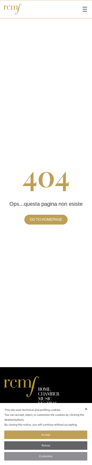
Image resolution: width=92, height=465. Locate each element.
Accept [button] (45, 434)
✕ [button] (86, 409)
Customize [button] (45, 456)
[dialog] (46, 434)
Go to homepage (46, 219)
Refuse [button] (46, 445)
